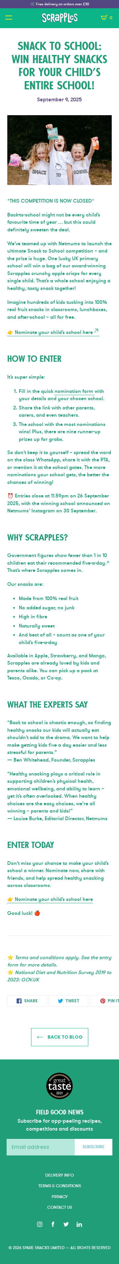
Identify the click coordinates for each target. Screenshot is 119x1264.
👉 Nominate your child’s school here (50, 332)
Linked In (79, 1224)
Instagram (40, 1224)
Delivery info (59, 1175)
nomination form (75, 391)
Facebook (53, 1224)
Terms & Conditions (59, 1186)
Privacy (60, 1197)
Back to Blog (65, 1037)
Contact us (59, 1207)
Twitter (66, 1224)
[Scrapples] (59, 18)
